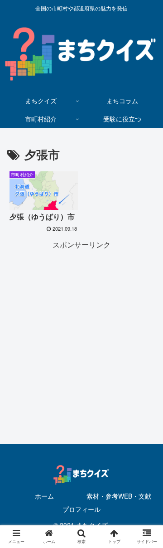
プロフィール (81, 509)
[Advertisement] (81, 333)
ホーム (44, 495)
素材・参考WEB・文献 (118, 495)
